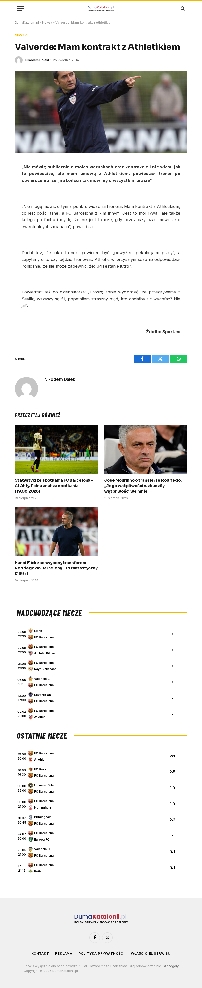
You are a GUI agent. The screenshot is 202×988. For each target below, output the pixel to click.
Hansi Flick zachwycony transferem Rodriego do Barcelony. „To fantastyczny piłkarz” (56, 568)
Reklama (63, 953)
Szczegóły (171, 966)
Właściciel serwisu (151, 953)
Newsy (47, 22)
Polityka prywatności (102, 953)
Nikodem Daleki (37, 60)
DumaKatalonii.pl (27, 22)
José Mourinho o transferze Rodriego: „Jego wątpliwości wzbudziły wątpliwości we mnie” (143, 486)
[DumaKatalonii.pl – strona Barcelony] (101, 8)
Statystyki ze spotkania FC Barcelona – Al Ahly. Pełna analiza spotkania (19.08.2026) (54, 486)
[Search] (182, 8)
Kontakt (40, 953)
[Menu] (20, 8)
